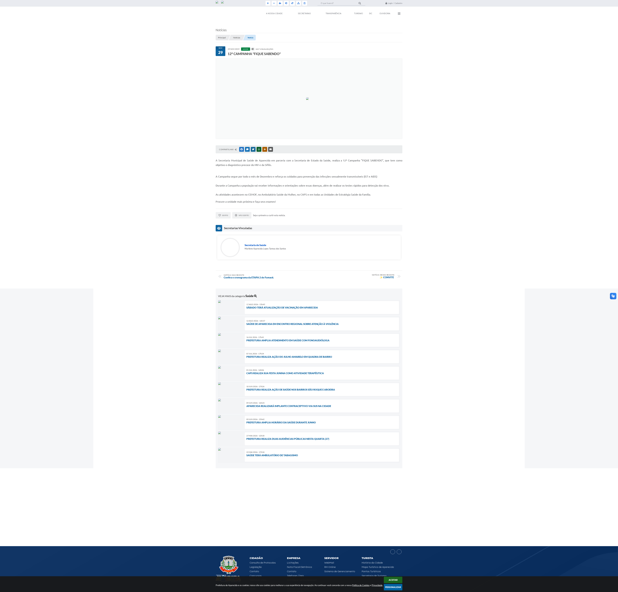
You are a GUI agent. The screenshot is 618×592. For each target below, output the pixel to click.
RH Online (330, 567)
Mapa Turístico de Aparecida (378, 567)
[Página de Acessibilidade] (304, 3)
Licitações (293, 562)
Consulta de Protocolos (263, 562)
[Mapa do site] (298, 3)
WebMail (329, 562)
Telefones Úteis (295, 575)
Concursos (256, 575)
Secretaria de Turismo (374, 575)
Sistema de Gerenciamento (339, 571)
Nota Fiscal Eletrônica (299, 567)
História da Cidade (372, 562)
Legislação (256, 567)
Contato (254, 571)
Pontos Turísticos (371, 571)
